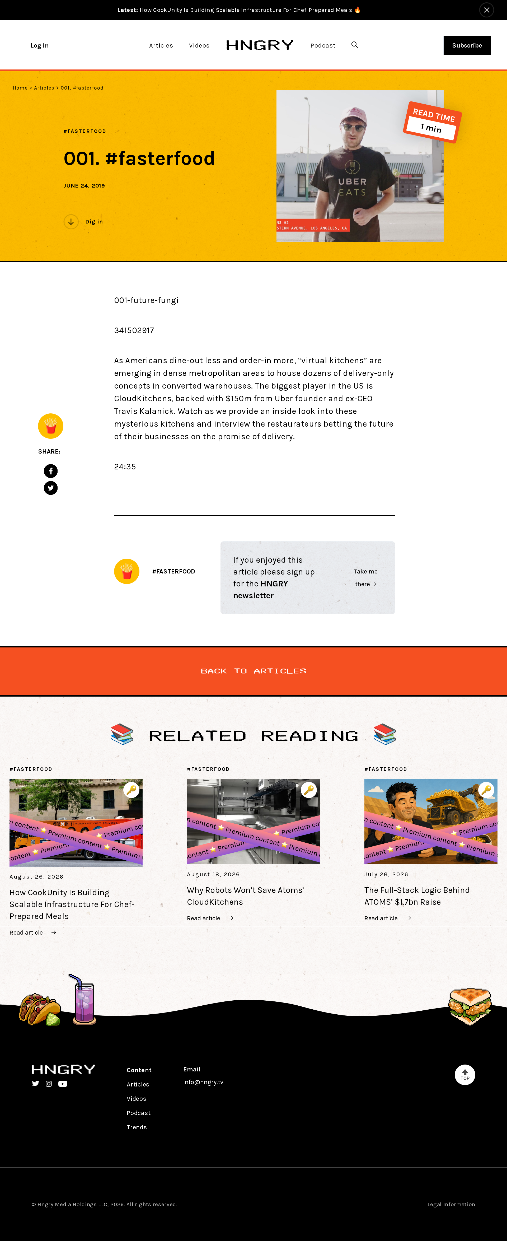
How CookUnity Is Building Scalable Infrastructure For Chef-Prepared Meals (72, 904)
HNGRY (260, 45)
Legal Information (451, 1204)
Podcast (323, 45)
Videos (199, 45)
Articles (161, 45)
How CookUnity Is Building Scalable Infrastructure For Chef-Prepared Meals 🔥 (239, 9)
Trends (137, 1127)
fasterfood (87, 131)
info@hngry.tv (203, 1082)
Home (20, 88)
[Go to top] (465, 1075)
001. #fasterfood (82, 88)
